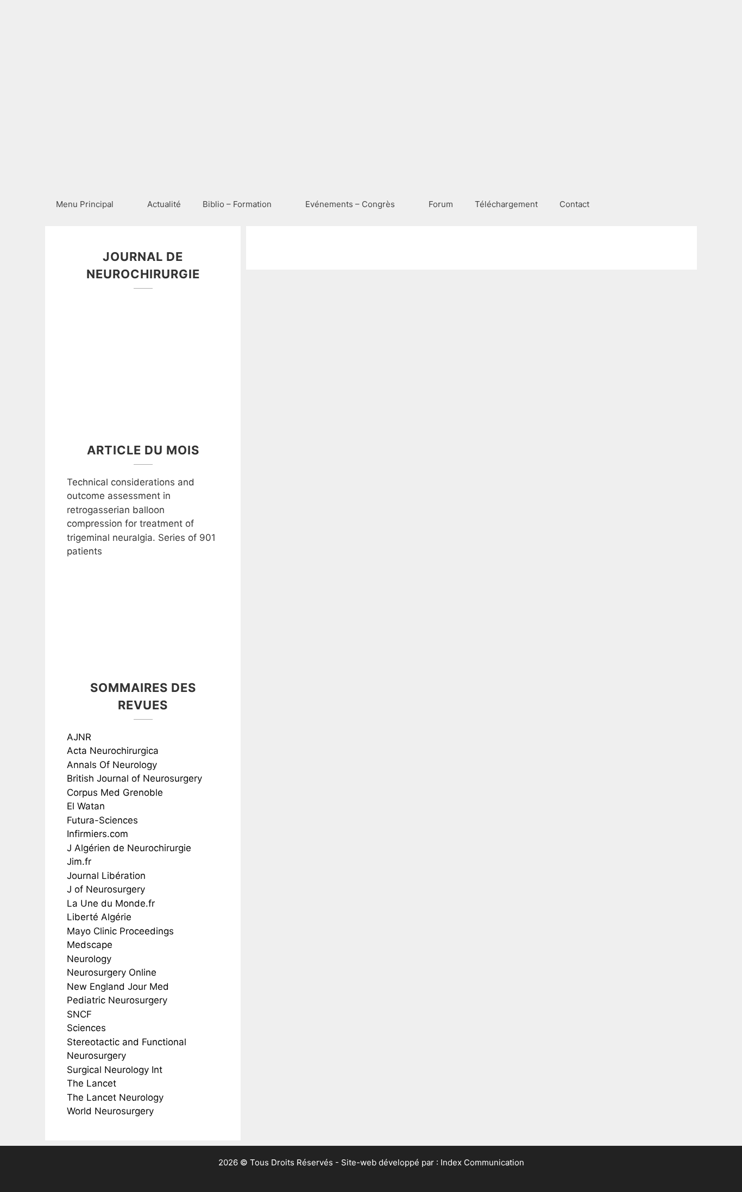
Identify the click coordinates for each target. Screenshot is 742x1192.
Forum (441, 204)
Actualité (164, 204)
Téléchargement (506, 204)
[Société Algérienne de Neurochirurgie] (77, 169)
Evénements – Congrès (350, 204)
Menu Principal (85, 204)
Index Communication (482, 1162)
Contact (574, 204)
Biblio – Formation (237, 204)
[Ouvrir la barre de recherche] (681, 204)
